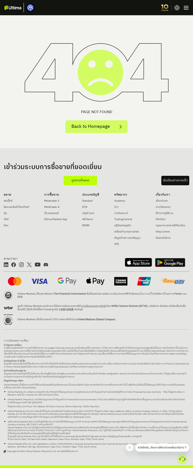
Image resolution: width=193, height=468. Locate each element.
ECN (84, 207)
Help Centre (163, 231)
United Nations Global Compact (96, 319)
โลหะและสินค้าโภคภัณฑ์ (16, 207)
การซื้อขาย (51, 194)
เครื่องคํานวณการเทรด (126, 231)
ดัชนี (6, 219)
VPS (116, 244)
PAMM (85, 225)
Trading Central (123, 219)
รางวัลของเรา (163, 207)
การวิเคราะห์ (121, 213)
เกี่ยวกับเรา (163, 194)
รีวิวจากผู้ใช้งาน (164, 213)
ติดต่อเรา (161, 219)
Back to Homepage (90, 126)
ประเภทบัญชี (90, 194)
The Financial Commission (70, 293)
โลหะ (6, 225)
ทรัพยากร (120, 194)
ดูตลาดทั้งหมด (80, 180)
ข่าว (116, 207)
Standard (87, 201)
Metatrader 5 (51, 201)
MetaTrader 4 (51, 207)
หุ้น (5, 213)
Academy (119, 201)
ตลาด (7, 194)
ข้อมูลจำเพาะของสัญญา (127, 238)
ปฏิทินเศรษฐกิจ (122, 225)
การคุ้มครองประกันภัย (93, 306)
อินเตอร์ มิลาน (163, 238)
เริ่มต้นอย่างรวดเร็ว (175, 180)
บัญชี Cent (88, 213)
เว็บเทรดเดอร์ (51, 213)
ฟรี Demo (87, 219)
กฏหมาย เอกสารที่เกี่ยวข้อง (170, 225)
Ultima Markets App (55, 219)
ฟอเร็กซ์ (8, 201)
